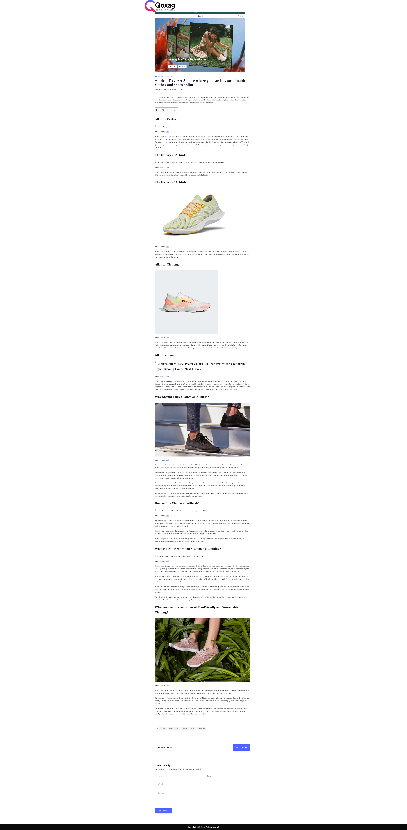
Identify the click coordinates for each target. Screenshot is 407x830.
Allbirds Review (174, 729)
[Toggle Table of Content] (173, 110)
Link (167, 132)
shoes (192, 729)
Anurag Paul (161, 89)
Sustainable (201, 729)
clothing (185, 729)
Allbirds (163, 729)
